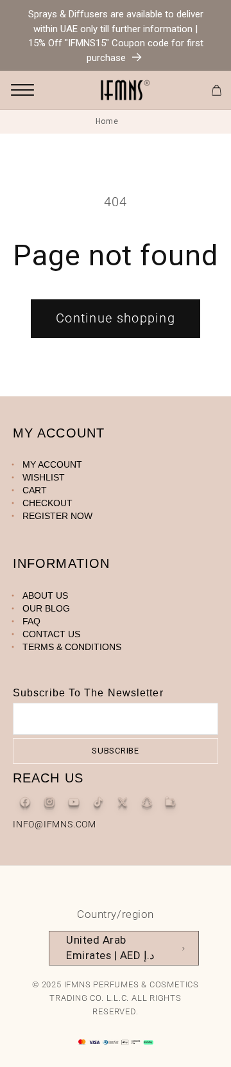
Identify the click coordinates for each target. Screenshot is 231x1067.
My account (52, 464)
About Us (45, 595)
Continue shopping (115, 318)
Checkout (47, 503)
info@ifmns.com (54, 824)
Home (107, 121)
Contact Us (51, 634)
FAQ (31, 621)
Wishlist (43, 477)
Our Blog (46, 608)
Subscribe (115, 750)
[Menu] (22, 90)
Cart (34, 490)
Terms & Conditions (71, 647)
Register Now (57, 516)
